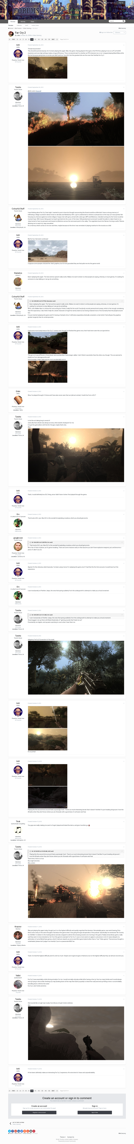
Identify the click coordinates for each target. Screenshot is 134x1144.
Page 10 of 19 (64, 39)
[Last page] (57, 39)
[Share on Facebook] (12, 1131)
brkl (18, 45)
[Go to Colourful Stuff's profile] (18, 217)
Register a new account (39, 1112)
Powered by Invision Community (67, 1141)
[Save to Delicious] (21, 1131)
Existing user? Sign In (108, 3)
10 (31, 39)
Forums (10, 25)
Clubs (32, 21)
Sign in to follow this (107, 32)
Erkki (18, 391)
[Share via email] (30, 1131)
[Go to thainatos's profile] (18, 281)
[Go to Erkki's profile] (18, 400)
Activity (23, 21)
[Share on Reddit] (24, 1131)
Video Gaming (37, 35)
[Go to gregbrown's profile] (18, 546)
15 (49, 39)
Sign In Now (95, 1112)
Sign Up (121, 2)
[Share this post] (123, 45)
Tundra (18, 87)
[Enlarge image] (76, 119)
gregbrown (18, 538)
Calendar (19, 25)
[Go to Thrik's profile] (18, 830)
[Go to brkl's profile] (18, 53)
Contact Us (70, 1137)
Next (53, 39)
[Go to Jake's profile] (11, 34)
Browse (13, 21)
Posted (35, 45)
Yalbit (18, 975)
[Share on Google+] (15, 1131)
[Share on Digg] (18, 1131)
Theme (62, 1137)
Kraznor (18, 926)
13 (42, 39)
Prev (13, 39)
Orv (18, 514)
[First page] (9, 39)
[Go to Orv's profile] (18, 523)
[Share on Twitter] (9, 1131)
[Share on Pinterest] (33, 1131)
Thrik (18, 821)
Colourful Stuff (18, 209)
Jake (18, 35)
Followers (117, 32)
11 (35, 39)
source (38, 91)
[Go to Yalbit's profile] (18, 984)
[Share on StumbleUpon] (27, 1131)
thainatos (18, 273)
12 (38, 39)
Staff (26, 25)
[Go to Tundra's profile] (18, 96)
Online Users (35, 25)
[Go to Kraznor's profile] (18, 935)
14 (45, 39)
